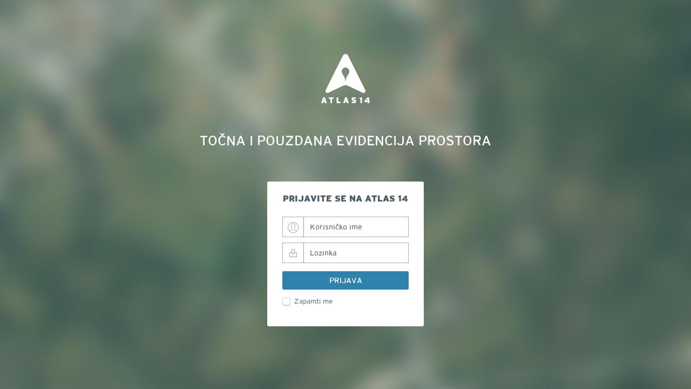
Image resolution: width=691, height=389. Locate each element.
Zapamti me (313, 301)
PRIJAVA (345, 280)
